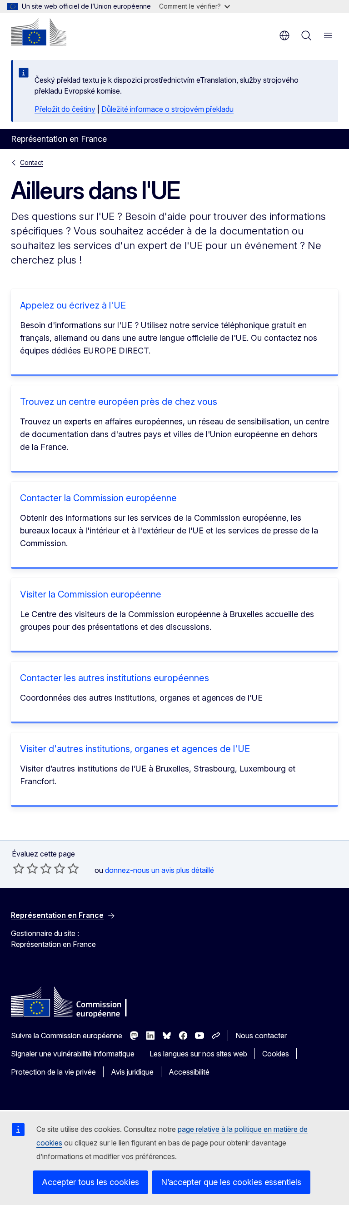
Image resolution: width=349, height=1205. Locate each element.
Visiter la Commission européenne (90, 594)
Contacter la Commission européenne (98, 498)
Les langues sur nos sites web (198, 1053)
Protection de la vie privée (53, 1071)
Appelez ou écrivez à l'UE (73, 305)
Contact (31, 162)
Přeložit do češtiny (65, 109)
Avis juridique (132, 1071)
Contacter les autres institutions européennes (114, 677)
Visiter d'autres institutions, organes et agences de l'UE (135, 748)
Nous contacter (261, 1035)
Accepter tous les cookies (90, 1182)
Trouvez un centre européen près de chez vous (118, 401)
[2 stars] (25, 868)
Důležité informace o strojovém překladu (167, 109)
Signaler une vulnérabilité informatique (73, 1053)
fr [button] (284, 35)
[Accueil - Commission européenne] (38, 31)
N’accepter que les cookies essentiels (231, 1182)
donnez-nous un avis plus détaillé (159, 870)
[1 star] (18, 868)
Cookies (275, 1053)
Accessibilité (189, 1071)
